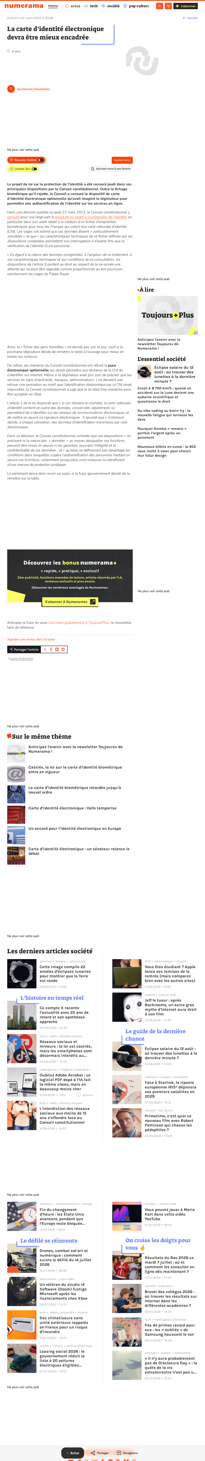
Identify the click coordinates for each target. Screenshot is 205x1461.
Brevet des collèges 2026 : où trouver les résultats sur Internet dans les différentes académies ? (171, 1298)
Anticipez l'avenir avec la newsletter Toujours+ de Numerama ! (75, 749)
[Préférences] (168, 6)
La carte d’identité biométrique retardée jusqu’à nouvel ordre (74, 790)
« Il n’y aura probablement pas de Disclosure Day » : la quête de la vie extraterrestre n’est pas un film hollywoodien (171, 1365)
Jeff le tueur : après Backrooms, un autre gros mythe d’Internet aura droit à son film (171, 1007)
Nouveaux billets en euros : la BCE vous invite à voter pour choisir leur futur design (167, 451)
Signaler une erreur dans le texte (31, 639)
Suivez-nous (122, 160)
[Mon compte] (159, 6)
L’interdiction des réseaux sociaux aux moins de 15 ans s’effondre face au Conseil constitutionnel (65, 1115)
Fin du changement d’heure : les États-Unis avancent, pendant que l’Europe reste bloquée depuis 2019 (62, 1216)
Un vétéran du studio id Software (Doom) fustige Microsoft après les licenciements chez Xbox (63, 1291)
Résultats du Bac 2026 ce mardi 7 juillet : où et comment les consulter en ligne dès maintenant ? (169, 1264)
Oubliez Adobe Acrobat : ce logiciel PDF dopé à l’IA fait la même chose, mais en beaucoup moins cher (65, 1082)
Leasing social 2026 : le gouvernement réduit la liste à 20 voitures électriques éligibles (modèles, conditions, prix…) (62, 1358)
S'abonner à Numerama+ (66, 602)
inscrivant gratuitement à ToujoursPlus (78, 622)
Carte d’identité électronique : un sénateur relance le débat (79, 851)
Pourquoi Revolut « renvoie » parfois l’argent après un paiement (162, 433)
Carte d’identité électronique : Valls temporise (72, 808)
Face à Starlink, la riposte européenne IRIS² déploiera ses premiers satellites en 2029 (170, 1089)
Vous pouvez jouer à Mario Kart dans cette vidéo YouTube (170, 1214)
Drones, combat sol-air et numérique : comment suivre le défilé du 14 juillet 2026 (65, 1257)
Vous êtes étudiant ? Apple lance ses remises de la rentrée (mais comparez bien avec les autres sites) (170, 974)
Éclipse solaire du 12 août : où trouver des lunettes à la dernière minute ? (174, 374)
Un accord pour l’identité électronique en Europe (74, 828)
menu (53, 5)
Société (192, 18)
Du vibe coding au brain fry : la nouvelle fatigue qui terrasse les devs (165, 415)
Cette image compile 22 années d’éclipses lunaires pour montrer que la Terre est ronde (65, 974)
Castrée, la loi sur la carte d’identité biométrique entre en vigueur (75, 769)
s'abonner (188, 6)
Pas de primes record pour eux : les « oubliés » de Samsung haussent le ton (170, 1330)
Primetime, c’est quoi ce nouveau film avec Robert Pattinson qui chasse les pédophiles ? (169, 1123)
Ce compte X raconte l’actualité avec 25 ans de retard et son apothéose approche (64, 1015)
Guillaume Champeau (33, 89)
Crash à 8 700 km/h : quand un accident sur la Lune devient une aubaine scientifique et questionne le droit (166, 395)
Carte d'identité (21, 658)
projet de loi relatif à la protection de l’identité (90, 217)
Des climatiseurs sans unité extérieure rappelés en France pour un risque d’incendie (64, 1325)
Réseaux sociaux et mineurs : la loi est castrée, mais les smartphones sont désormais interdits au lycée (66, 1048)
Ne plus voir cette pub (23, 150)
